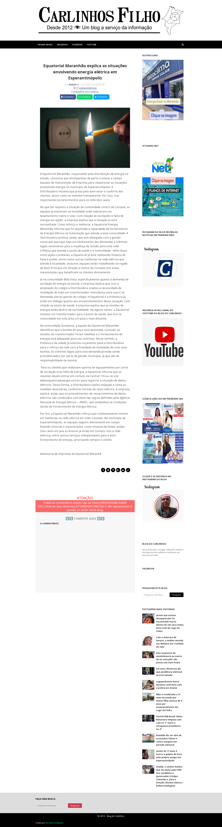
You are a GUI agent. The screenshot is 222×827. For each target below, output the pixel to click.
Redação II (74, 84)
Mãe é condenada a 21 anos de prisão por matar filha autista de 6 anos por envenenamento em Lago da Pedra (169, 702)
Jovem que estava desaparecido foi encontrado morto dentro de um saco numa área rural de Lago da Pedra (169, 623)
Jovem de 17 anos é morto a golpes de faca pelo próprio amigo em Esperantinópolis (169, 756)
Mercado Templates (54, 823)
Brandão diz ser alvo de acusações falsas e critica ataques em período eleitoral (169, 740)
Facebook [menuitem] (77, 44)
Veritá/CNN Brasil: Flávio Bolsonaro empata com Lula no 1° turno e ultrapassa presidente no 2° (169, 723)
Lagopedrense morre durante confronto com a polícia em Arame (169, 684)
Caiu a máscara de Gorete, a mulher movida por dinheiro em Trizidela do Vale (169, 642)
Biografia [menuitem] (62, 44)
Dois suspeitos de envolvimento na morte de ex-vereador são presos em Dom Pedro (169, 658)
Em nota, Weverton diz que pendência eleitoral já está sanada (169, 671)
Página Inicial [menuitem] (45, 44)
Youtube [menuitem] (91, 44)
